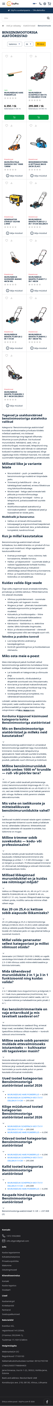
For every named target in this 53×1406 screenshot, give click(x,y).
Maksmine (6, 1265)
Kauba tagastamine (11, 1252)
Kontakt (5, 1281)
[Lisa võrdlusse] (11, 56)
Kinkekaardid (8, 1305)
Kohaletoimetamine (11, 1257)
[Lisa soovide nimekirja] (6, 56)
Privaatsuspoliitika (10, 1261)
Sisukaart (6, 1290)
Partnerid (6, 1310)
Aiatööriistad (29, 25)
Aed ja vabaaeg (13, 25)
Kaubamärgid (8, 1301)
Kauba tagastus (9, 1285)
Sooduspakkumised (11, 1314)
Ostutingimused (9, 1269)
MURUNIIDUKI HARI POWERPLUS (23, 1094)
